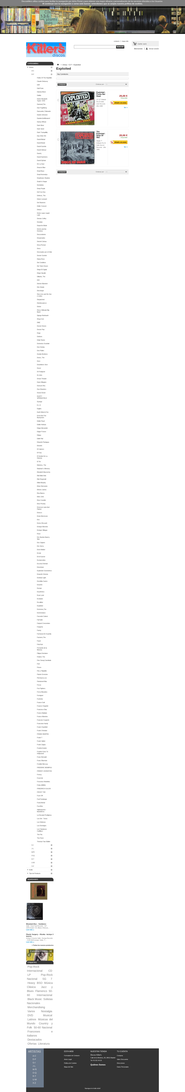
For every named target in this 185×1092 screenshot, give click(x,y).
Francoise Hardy (42, 723)
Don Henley (41, 347)
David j (39, 153)
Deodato (40, 222)
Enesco (39, 512)
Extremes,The (41, 609)
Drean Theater (42, 378)
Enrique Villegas (42, 530)
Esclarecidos (41, 560)
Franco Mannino (42, 716)
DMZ (38, 322)
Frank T (39, 737)
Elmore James (41, 489)
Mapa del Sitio (68, 1067)
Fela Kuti (40, 644)
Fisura (39, 667)
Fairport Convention (43, 623)
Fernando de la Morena (42, 649)
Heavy (31, 982)
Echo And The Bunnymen (41, 416)
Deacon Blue (41, 167)
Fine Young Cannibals (44, 660)
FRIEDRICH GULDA (44, 788)
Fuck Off (40, 795)
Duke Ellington (41, 382)
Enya (38, 533)
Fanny (39, 630)
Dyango (39, 401)
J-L (33, 848)
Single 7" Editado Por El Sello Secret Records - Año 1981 (101, 145)
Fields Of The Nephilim (44, 78)
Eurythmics (40, 592)
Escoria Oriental (42, 563)
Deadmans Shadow (43, 178)
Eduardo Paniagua (43, 442)
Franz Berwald (42, 757)
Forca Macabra (42, 692)
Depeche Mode (42, 225)
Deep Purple (41, 188)
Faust (39, 641)
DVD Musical (39, 1015)
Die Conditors (41, 262)
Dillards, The (41, 276)
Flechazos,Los (42, 678)
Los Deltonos (41, 822)
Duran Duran (41, 392)
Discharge (40, 290)
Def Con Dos (41, 192)
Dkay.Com (40, 319)
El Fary (39, 452)
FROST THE (41, 792)
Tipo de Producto (34, 873)
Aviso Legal (68, 1059)
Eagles (39, 408)
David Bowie (41, 143)
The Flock (40, 838)
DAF (38, 85)
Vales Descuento (122, 1059)
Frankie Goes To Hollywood (42, 752)
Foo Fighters (41, 688)
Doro (38, 361)
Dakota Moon (41, 92)
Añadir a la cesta (120, 103)
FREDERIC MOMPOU (44, 767)
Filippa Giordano (42, 653)
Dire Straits (40, 287)
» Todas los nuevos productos (42, 945)
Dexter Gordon (42, 255)
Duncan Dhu (41, 385)
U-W (33, 862)
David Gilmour (41, 150)
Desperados (41, 238)
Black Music (34, 999)
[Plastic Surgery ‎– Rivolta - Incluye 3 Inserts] (34, 911)
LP (29, 974)
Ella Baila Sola (41, 475)
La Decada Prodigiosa (44, 815)
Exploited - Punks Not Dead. (101, 94)
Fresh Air (40, 778)
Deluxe (39, 209)
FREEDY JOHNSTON (44, 771)
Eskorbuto (40, 567)
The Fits (39, 834)
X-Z (33, 866)
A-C (33, 71)
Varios (31, 1011)
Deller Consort (41, 206)
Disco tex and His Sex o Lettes (44, 295)
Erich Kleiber (41, 549)
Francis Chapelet (42, 706)
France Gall (41, 702)
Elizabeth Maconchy (43, 472)
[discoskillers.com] (46, 56)
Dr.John (39, 375)
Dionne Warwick (42, 283)
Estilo (31, 870)
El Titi (38, 461)
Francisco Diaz (42, 709)
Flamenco (41, 991)
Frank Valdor (41, 741)
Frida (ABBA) (41, 785)
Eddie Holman (41, 424)
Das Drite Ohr (41, 136)
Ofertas (32, 1043)
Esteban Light (41, 577)
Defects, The (41, 195)
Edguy (39, 435)
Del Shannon (41, 202)
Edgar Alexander (42, 428)
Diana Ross (41, 259)
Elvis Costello (41, 500)
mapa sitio (125, 41)
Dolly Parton (41, 340)
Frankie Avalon (42, 748)
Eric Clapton (41, 542)
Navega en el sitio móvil (92, 1088)
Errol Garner (41, 556)
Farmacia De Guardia (44, 634)
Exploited (40, 606)
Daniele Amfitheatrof (43, 118)
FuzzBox (40, 806)
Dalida (39, 95)
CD (50, 970)
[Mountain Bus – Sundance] (38, 891)
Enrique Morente (42, 526)
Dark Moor (40, 125)
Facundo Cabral (42, 616)
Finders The (41, 657)
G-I (33, 845)
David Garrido (41, 146)
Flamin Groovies (42, 674)
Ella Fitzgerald (41, 479)
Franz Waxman (42, 760)
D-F (33, 74)
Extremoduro (41, 613)
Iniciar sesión (154, 49)
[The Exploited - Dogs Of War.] (77, 148)
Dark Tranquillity (42, 132)
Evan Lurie (40, 595)
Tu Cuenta (122, 1051)
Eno (38, 519)
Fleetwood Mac (42, 681)
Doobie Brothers (42, 354)
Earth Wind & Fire (42, 412)
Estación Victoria (42, 574)
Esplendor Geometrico (44, 570)
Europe (39, 588)
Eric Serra (40, 546)
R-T (33, 859)
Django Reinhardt (42, 315)
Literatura (44, 1043)
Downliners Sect (42, 364)
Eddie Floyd (41, 421)
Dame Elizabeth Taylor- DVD (42, 100)
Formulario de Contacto (71, 1055)
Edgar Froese (41, 431)
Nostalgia (46, 1011)
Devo (38, 248)
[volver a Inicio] (58, 65)
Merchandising (36, 1007)
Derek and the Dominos (41, 230)
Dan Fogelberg (42, 108)
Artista (31, 67)
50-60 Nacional (43, 1027)
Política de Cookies (70, 1063)
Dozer (39, 368)
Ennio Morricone (42, 516)
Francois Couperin (43, 720)
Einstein (39, 445)
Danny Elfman (41, 122)
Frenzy (39, 774)
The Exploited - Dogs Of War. (101, 134)
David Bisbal (41, 139)
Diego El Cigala (42, 269)
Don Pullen (40, 350)
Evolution (40, 599)
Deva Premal (41, 245)
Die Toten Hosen (42, 266)
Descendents (41, 234)
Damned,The (41, 104)
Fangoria (40, 627)
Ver (125, 107)
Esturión (39, 584)
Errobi (39, 553)
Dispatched (40, 299)
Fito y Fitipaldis (42, 671)
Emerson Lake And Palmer (43, 508)
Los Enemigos (41, 825)
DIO (38, 280)
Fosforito (40, 699)
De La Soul (40, 164)
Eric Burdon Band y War (43, 538)
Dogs (38, 333)
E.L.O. (39, 405)
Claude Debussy (42, 81)
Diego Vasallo (41, 273)
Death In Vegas (42, 181)
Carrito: (142, 44)
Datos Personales (123, 1067)
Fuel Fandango (42, 799)
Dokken (39, 336)
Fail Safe (40, 620)
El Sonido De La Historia (42, 457)
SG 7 (47, 978)
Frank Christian (42, 730)
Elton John (40, 496)
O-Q (33, 855)
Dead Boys (40, 171)
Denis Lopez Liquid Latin (43, 214)
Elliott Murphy (41, 482)
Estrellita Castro (42, 581)
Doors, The (40, 357)
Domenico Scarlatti (43, 343)
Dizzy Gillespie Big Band (43, 311)
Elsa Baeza (40, 493)
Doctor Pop (40, 329)
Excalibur (40, 602)
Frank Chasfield (42, 727)
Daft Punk (40, 88)
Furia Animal (41, 802)
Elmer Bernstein (42, 486)
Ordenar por (100, 84)
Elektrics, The (41, 465)
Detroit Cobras (42, 241)
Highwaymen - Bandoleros (41, 810)
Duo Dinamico (41, 389)
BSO (40, 982)
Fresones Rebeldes (43, 781)
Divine (39, 306)
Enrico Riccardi (42, 523)
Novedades (33, 879)
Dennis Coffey (41, 218)
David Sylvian (41, 160)
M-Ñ (33, 852)
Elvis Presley (41, 503)
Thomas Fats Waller (43, 841)
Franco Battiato (42, 713)
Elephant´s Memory (43, 468)
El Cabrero (40, 449)
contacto (116, 41)
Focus (39, 685)
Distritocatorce (42, 303)
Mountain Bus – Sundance (36, 924)
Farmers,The (41, 637)
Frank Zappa (41, 744)
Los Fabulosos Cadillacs (42, 830)
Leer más (29, 930)
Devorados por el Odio (44, 252)
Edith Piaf (40, 438)
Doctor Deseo (41, 326)
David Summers (42, 157)
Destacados (34, 1039)
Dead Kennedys (42, 174)
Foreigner (40, 695)
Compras (120, 1055)
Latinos (31, 1019)
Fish (38, 664)
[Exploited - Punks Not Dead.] (77, 108)
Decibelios (40, 185)
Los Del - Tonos (42, 818)
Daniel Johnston (42, 115)
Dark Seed (40, 129)
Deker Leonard (42, 199)
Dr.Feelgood (41, 371)
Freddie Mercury (42, 764)
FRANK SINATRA (43, 734)
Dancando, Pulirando (44, 111)
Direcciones (121, 1063)
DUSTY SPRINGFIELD (42, 397)
